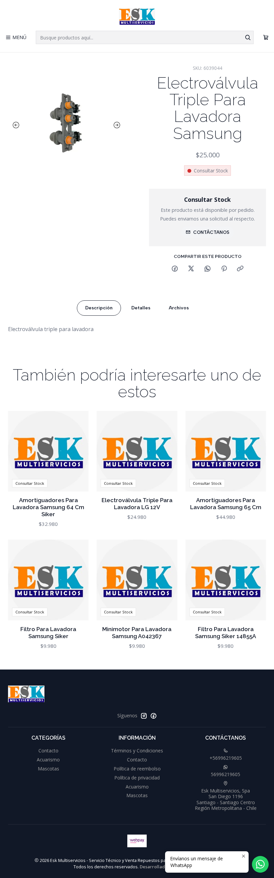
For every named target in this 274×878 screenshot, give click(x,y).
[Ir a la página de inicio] (137, 16)
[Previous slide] (14, 125)
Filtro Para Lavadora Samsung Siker (48, 632)
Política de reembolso (137, 768)
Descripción (99, 308)
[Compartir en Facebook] (174, 269)
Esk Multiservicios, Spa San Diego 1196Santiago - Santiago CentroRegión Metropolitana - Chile (226, 799)
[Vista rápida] (76, 451)
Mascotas (48, 768)
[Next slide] (118, 125)
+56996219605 (226, 758)
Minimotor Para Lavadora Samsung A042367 (136, 632)
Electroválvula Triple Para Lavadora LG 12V (137, 503)
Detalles (140, 308)
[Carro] (266, 37)
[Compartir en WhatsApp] (207, 269)
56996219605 (225, 774)
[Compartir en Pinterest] (224, 269)
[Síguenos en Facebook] (153, 715)
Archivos (179, 308)
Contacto (48, 750)
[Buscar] (248, 37)
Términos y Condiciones (137, 750)
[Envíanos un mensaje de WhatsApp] (260, 864)
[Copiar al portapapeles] (240, 269)
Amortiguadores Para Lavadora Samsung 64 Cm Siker (48, 507)
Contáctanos (211, 232)
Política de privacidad (137, 777)
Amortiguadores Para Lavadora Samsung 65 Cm (225, 503)
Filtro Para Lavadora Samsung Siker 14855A (225, 632)
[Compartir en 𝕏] (191, 269)
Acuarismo (48, 759)
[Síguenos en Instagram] (143, 715)
